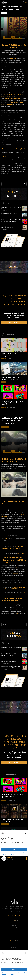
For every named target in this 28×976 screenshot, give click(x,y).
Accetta (14, 969)
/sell (10, 156)
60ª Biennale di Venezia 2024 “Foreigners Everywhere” (11, 208)
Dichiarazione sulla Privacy (15, 973)
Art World (4, 12)
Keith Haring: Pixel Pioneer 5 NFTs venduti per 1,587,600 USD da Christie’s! (11, 220)
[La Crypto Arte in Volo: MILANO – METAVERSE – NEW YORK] (24, 215)
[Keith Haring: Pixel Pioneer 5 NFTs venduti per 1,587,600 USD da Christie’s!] (24, 221)
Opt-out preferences (3, 973)
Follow (23, 858)
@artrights (10, 857)
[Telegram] (19, 915)
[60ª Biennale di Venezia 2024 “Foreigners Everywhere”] (24, 208)
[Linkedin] (12, 915)
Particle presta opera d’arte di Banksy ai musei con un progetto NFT (10, 226)
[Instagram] (8, 915)
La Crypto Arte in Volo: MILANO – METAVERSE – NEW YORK (9, 214)
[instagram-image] (5, 866)
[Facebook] (5, 915)
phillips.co (5, 156)
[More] (23, 37)
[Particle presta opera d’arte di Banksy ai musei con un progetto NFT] (24, 227)
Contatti (25, 972)
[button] (26, 953)
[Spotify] (15, 915)
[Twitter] (23, 915)
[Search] (25, 184)
